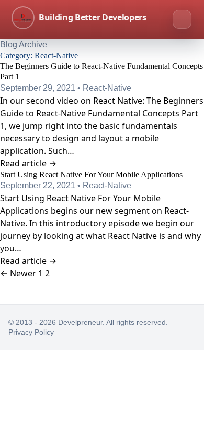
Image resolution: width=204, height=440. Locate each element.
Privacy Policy (31, 332)
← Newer (18, 273)
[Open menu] (182, 19)
